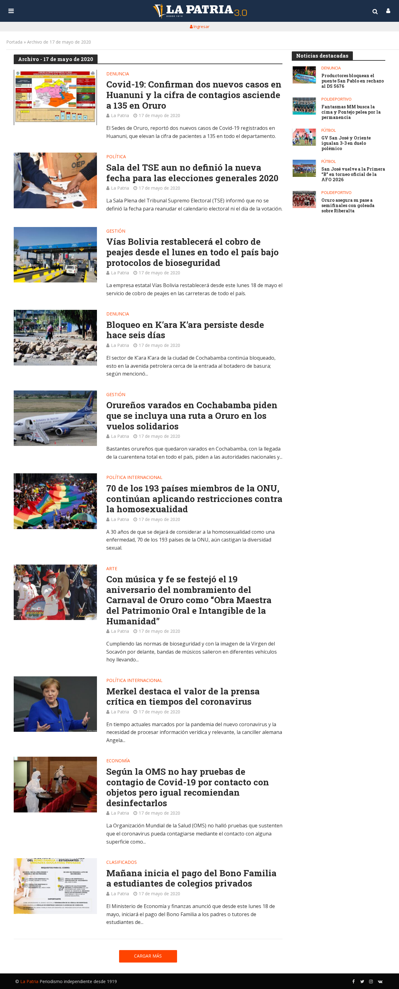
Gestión (115, 231)
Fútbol (328, 130)
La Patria (120, 115)
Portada (14, 42)
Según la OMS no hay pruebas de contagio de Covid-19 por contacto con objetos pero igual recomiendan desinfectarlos (187, 787)
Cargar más (148, 956)
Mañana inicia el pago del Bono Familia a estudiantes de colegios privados (191, 878)
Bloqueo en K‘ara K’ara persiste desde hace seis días (185, 329)
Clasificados (121, 862)
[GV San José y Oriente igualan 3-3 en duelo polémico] (304, 137)
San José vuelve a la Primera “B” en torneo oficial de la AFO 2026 (353, 174)
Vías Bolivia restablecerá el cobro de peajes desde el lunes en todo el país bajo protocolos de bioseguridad (192, 252)
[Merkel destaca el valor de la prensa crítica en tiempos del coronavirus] (55, 704)
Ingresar (201, 26)
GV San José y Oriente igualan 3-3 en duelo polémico (346, 143)
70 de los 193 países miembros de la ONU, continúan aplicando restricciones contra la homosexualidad (194, 498)
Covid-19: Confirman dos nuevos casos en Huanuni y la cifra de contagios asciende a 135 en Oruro (193, 95)
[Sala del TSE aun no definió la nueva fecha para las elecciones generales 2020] (55, 180)
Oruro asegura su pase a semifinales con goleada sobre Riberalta (347, 205)
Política (116, 156)
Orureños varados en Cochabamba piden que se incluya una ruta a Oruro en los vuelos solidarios (191, 415)
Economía (118, 761)
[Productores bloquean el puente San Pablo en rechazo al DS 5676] (304, 74)
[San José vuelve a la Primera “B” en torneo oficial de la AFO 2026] (304, 168)
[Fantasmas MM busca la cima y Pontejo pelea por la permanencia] (304, 106)
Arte (111, 568)
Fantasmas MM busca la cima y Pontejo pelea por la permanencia (351, 112)
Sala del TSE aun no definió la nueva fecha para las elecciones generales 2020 (192, 172)
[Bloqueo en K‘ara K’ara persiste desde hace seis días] (55, 337)
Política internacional (134, 477)
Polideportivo (336, 99)
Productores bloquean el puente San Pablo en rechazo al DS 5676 (352, 81)
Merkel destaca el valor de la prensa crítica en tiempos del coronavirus (183, 696)
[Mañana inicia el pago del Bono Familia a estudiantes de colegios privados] (55, 886)
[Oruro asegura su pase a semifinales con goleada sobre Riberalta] (304, 199)
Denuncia (117, 74)
